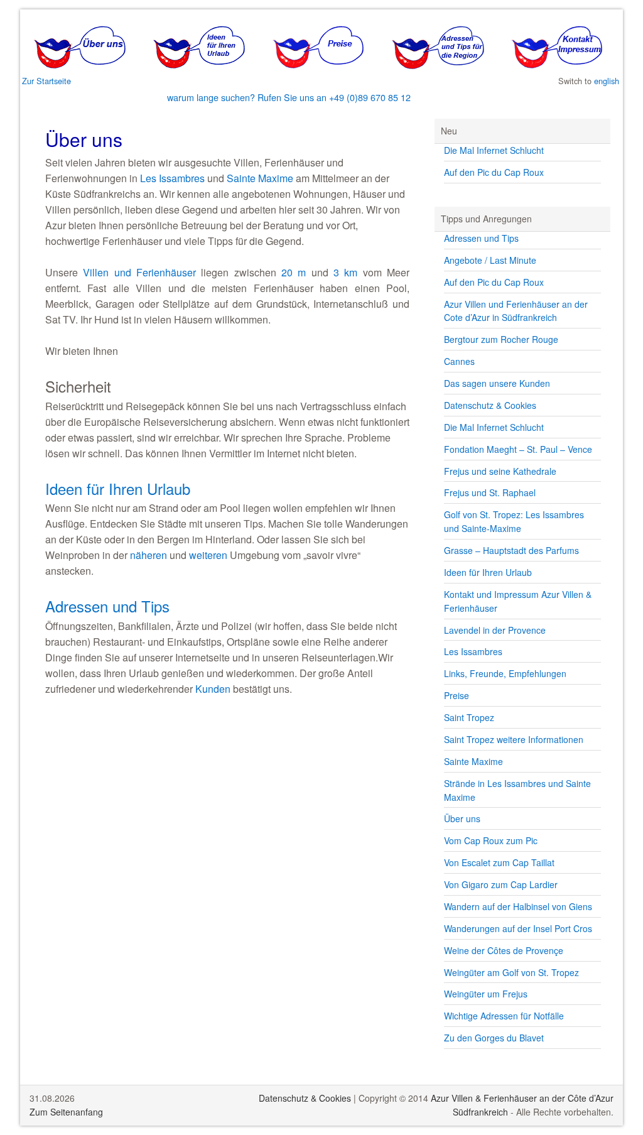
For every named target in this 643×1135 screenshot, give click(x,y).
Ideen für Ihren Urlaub (117, 488)
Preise (456, 695)
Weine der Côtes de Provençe (503, 950)
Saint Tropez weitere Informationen (513, 739)
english (606, 81)
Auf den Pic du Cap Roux (494, 172)
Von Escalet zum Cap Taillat (499, 862)
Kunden (212, 689)
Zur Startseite (46, 81)
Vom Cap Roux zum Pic (491, 840)
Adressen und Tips (107, 606)
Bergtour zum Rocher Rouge (501, 339)
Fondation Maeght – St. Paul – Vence (518, 449)
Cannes (459, 361)
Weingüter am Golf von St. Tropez (511, 972)
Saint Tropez (469, 717)
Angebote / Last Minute (490, 260)
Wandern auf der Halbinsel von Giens (518, 906)
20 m (293, 272)
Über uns (462, 818)
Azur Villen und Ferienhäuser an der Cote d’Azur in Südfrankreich (516, 311)
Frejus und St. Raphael (490, 492)
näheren (148, 555)
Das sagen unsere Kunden (497, 383)
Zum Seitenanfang (66, 1111)
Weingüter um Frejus (485, 993)
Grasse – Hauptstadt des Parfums (511, 550)
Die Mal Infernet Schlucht (494, 150)
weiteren (208, 555)
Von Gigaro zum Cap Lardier (501, 884)
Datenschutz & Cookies (490, 405)
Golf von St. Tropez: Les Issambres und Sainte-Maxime (514, 521)
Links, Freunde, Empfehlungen (505, 673)
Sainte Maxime (260, 178)
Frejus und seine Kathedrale (500, 471)
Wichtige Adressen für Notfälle (504, 1015)
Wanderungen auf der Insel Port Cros (518, 928)
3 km (345, 272)
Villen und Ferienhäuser (139, 272)
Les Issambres (172, 178)
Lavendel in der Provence (495, 630)
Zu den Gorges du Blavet (494, 1037)
